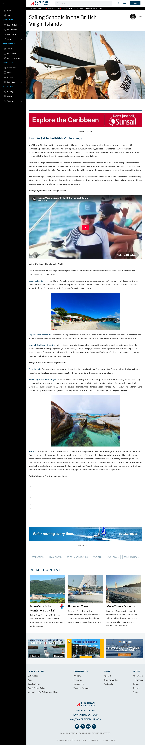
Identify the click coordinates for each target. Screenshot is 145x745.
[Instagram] (82, 708)
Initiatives (78, 662)
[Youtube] (88, 708)
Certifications (34, 666)
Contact (136, 674)
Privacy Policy (80, 722)
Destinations (53, 8)
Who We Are (138, 658)
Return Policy (109, 722)
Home (33, 8)
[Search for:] (83, 3)
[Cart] (118, 3)
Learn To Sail (55, 557)
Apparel (107, 658)
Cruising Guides (111, 662)
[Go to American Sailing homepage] (39, 3)
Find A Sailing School (37, 670)
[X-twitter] (94, 708)
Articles (42, 8)
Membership (79, 666)
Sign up (135, 3)
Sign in (125, 3)
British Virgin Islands (77, 557)
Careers (136, 666)
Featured (97, 557)
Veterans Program (81, 670)
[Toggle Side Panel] (4, 3)
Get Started (33, 658)
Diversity (77, 658)
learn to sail (113, 557)
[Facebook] (77, 708)
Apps (30, 662)
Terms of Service (63, 722)
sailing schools (131, 557)
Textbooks (108, 666)
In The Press (138, 662)
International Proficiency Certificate (43, 674)
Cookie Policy (95, 722)
